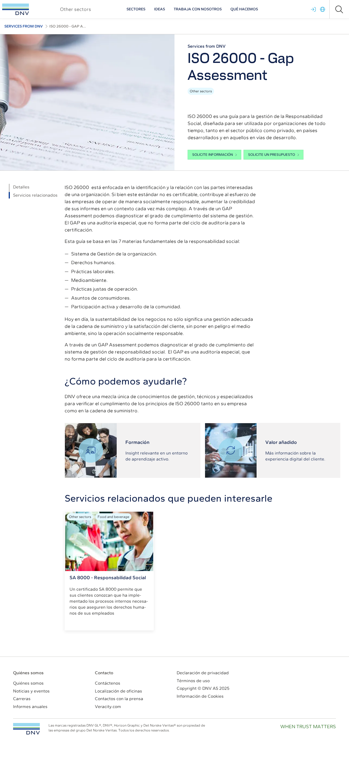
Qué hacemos (244, 9)
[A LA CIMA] (26, 728)
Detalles (21, 187)
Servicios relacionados (35, 195)
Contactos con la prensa (119, 698)
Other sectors (201, 91)
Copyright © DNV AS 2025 (203, 688)
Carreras (22, 698)
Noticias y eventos (31, 691)
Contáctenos (107, 683)
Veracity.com (108, 706)
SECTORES (136, 9)
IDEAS (159, 9)
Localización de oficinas (118, 691)
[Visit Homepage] (15, 9)
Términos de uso (193, 680)
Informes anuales (30, 706)
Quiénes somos (28, 683)
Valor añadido (281, 442)
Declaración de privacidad (203, 672)
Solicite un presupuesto (271, 154)
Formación (137, 442)
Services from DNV (23, 26)
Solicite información (212, 154)
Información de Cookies (200, 696)
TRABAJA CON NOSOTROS (198, 9)
